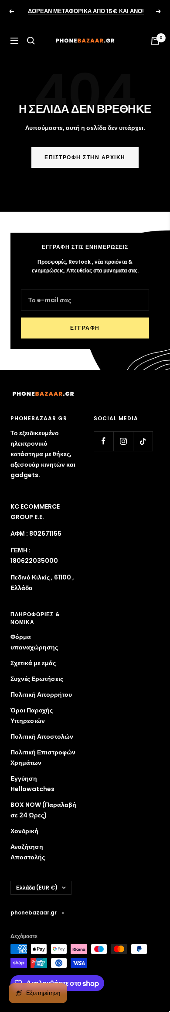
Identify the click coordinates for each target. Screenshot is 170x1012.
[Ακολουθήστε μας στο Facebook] (103, 441)
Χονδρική (24, 831)
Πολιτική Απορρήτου (41, 694)
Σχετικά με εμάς (33, 663)
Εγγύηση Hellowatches (32, 783)
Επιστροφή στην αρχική (85, 157)
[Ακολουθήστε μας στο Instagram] (123, 441)
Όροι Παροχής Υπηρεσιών (31, 715)
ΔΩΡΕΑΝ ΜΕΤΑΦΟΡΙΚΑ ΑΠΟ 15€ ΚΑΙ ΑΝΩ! (86, 11)
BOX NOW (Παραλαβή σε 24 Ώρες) (43, 810)
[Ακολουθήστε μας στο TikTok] (143, 441)
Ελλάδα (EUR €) (37, 887)
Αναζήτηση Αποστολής (27, 852)
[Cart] (155, 41)
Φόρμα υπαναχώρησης (34, 642)
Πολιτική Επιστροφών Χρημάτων (42, 757)
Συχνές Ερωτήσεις (36, 678)
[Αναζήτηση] (31, 41)
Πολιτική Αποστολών (41, 736)
